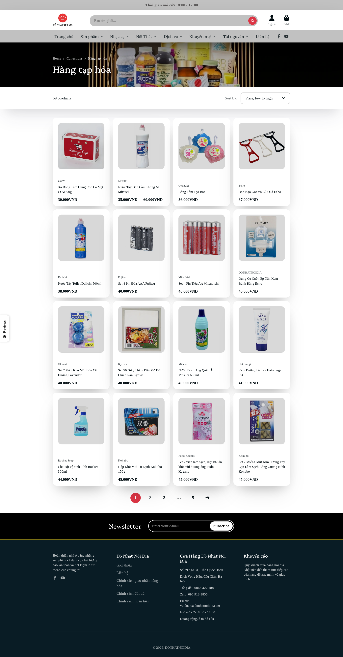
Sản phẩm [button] (89, 36)
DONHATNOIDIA (177, 647)
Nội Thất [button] (144, 36)
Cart (286, 20)
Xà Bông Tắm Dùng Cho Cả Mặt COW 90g (81, 162)
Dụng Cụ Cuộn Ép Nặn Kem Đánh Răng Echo (261, 253)
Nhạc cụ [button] (117, 36)
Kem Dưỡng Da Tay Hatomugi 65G (261, 345)
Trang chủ (63, 36)
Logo (63, 20)
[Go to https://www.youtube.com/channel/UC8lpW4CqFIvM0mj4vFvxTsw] (286, 36)
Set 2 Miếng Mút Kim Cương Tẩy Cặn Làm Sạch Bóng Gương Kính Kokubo (261, 439)
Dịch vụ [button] (171, 36)
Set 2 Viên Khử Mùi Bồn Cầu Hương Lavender (81, 345)
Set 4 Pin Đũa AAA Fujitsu (141, 253)
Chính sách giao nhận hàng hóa (137, 583)
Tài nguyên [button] (233, 36)
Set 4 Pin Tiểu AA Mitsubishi (201, 253)
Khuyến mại (200, 36)
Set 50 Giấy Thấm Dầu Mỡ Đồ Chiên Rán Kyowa (141, 345)
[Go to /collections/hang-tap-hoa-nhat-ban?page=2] (207, 497)
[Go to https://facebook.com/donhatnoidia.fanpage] (279, 36)
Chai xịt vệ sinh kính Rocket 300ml (81, 439)
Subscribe (221, 526)
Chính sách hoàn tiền (133, 601)
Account (272, 20)
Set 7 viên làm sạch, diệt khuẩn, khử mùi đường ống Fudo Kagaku (201, 439)
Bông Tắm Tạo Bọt (201, 162)
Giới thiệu (124, 565)
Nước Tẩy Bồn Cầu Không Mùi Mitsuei (141, 162)
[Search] (252, 21)
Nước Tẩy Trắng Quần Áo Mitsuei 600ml (201, 345)
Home (57, 58)
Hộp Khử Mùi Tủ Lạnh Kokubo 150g (141, 439)
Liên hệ (263, 36)
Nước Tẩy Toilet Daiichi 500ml (81, 253)
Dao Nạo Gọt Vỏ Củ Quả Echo (261, 162)
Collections (74, 58)
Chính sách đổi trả (130, 593)
